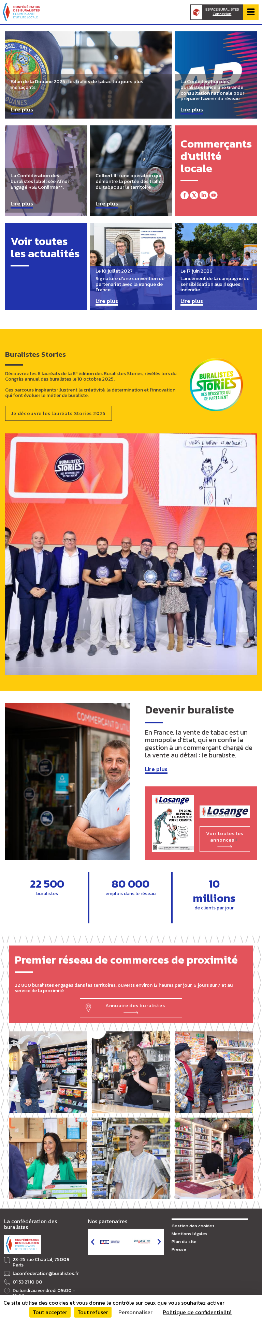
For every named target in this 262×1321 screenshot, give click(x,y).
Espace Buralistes (222, 11)
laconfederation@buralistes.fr (46, 1273)
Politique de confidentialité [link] (197, 1312)
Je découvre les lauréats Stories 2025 (58, 413)
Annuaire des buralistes (135, 1005)
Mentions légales (189, 1233)
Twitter (194, 195)
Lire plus (156, 769)
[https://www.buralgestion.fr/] (142, 1242)
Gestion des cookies (193, 1226)
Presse (179, 1249)
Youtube (213, 195)
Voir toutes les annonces (224, 837)
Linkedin (204, 195)
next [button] (159, 1242)
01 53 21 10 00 (27, 1282)
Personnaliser (135, 1312)
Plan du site (184, 1241)
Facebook (184, 195)
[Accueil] (21, 12)
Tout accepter (50, 1312)
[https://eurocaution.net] (110, 1242)
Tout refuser (92, 1312)
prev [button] (92, 1242)
